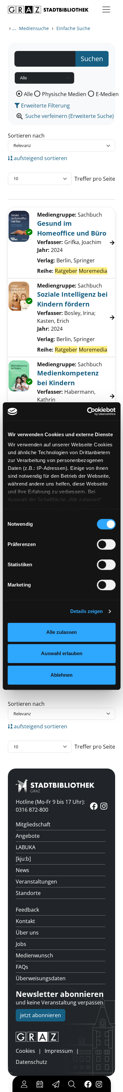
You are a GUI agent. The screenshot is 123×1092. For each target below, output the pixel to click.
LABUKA (25, 847)
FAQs (22, 966)
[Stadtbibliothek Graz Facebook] (87, 1084)
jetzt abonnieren (40, 1015)
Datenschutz (31, 1062)
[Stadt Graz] (61, 1037)
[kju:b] (23, 858)
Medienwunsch (34, 955)
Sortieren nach (26, 135)
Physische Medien (64, 94)
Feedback (27, 909)
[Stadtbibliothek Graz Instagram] (98, 1084)
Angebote (28, 835)
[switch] (106, 544)
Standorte (28, 893)
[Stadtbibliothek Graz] (48, 9)
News (22, 870)
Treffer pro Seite (94, 178)
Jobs (21, 944)
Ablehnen (61, 675)
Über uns (27, 932)
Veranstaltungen (36, 881)
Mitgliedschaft (33, 824)
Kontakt (25, 921)
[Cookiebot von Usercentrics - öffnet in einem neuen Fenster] (87, 411)
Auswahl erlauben (61, 653)
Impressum (59, 1050)
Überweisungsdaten (41, 978)
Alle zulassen (61, 632)
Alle (28, 94)
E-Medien (107, 94)
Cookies (25, 1050)
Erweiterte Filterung (45, 105)
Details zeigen (86, 611)
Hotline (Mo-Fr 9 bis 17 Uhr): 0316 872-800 (50, 805)
